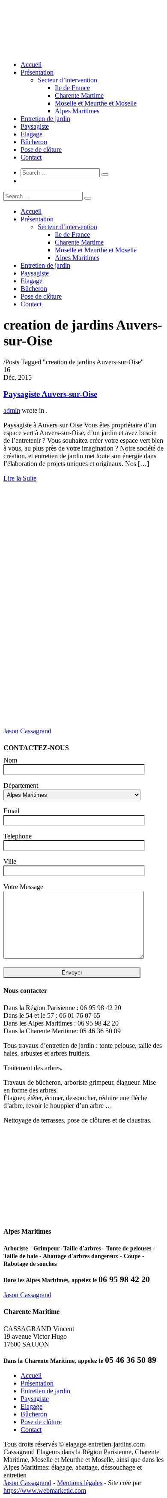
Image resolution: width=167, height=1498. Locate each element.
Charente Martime (79, 95)
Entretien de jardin (45, 118)
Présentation (37, 72)
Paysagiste (35, 126)
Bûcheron (34, 141)
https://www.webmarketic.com (44, 1490)
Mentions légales (79, 1482)
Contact (31, 157)
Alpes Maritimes (77, 111)
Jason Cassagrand (27, 731)
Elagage (31, 134)
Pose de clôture (41, 149)
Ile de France (72, 87)
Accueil (31, 64)
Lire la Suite (19, 478)
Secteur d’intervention (67, 80)
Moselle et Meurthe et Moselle (96, 103)
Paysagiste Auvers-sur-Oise (50, 394)
